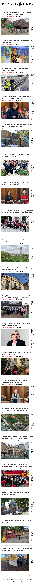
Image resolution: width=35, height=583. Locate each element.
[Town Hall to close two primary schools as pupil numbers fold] (15, 366)
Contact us (11, 8)
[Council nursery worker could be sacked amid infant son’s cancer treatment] (15, 138)
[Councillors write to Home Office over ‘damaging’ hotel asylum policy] (15, 394)
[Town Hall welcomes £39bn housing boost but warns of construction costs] (15, 110)
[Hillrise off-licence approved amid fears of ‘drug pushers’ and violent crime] (15, 26)
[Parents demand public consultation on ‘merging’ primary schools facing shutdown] (15, 478)
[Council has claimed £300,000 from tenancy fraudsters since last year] (15, 281)
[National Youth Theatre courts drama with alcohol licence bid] (15, 506)
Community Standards (22, 8)
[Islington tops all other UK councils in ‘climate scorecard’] (15, 82)
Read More (3, 149)
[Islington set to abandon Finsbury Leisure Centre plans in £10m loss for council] (15, 422)
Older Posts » (31, 575)
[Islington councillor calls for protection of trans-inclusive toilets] (15, 337)
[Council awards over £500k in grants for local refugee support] (15, 54)
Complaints (15, 8)
